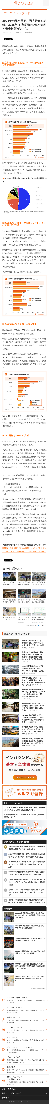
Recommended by (31, 625)
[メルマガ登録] (24, 786)
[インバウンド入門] (24, 751)
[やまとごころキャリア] (24, 821)
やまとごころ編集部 (24, 32)
